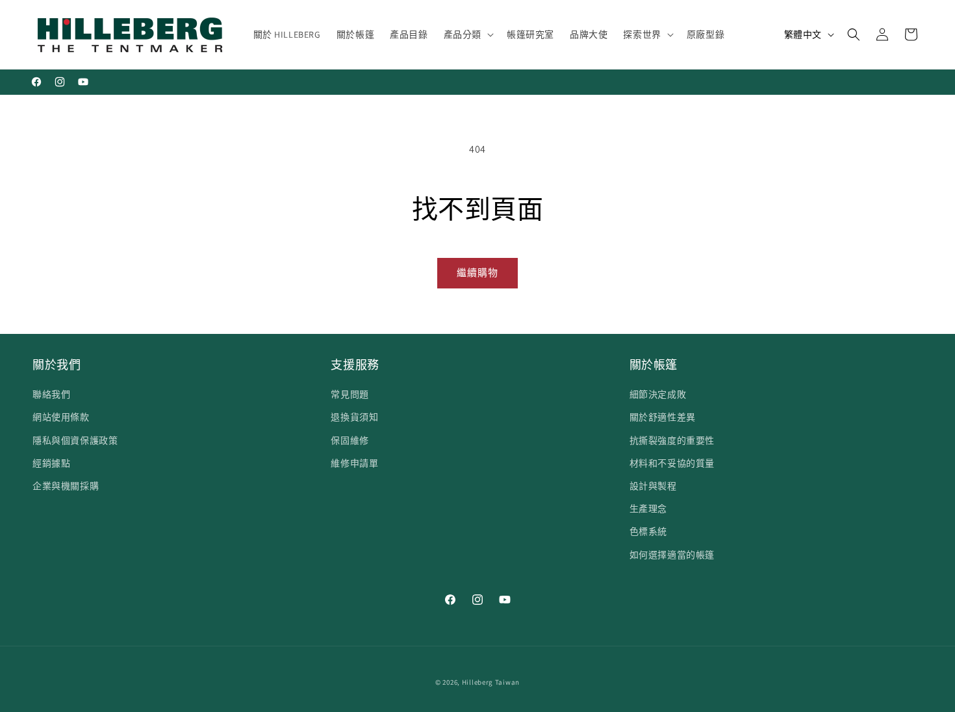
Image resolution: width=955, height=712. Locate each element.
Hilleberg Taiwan (491, 682)
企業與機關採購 (65, 486)
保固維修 (349, 440)
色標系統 (648, 531)
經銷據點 (51, 463)
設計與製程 (653, 486)
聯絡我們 (51, 394)
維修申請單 (354, 463)
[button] (467, 34)
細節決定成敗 (658, 394)
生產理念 (648, 509)
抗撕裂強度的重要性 (672, 440)
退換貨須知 (354, 417)
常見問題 (349, 394)
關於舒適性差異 (663, 417)
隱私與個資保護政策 (75, 440)
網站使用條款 (61, 417)
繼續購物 (477, 272)
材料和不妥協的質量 (672, 463)
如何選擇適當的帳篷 (672, 555)
